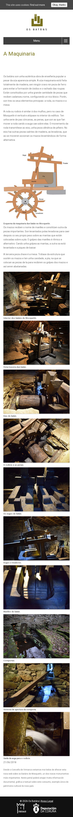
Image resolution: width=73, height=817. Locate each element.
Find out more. (37, 5)
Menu (36, 40)
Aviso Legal (47, 801)
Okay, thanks (59, 5)
